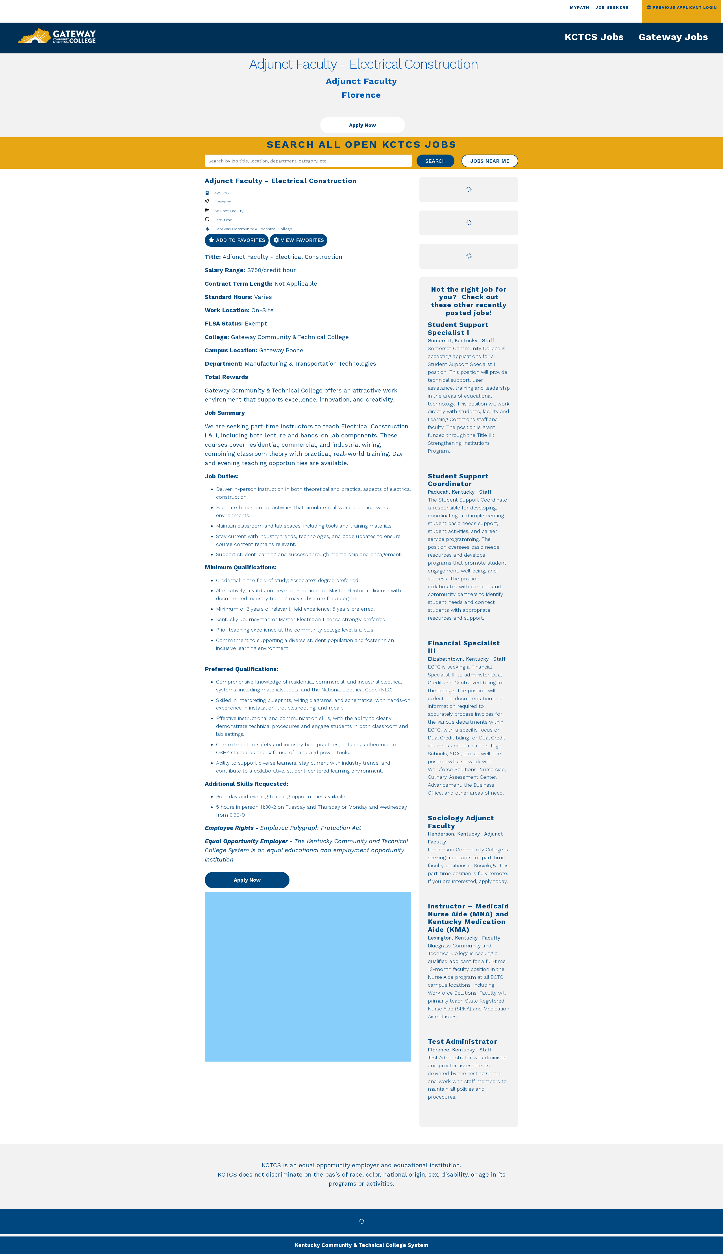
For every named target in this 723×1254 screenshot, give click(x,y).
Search (435, 161)
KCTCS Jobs (594, 36)
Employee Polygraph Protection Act (310, 827)
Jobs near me (489, 161)
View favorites (301, 240)
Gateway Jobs (673, 36)
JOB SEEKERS (612, 7)
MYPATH (579, 7)
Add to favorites (240, 240)
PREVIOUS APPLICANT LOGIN (684, 7)
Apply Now (362, 125)
